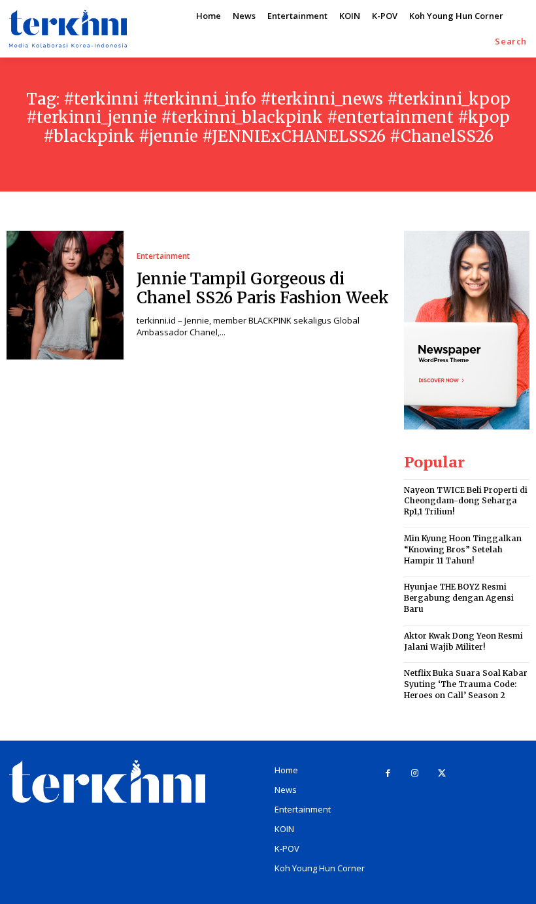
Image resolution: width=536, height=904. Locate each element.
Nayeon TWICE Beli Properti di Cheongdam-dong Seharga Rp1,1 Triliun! (466, 501)
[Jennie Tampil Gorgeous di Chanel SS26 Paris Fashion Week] (65, 295)
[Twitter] (441, 773)
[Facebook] (388, 773)
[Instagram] (415, 773)
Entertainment (163, 256)
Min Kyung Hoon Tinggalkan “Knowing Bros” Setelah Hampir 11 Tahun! (463, 549)
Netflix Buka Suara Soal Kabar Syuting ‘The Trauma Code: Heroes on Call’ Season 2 (466, 684)
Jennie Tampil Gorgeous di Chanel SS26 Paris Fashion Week (263, 288)
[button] (511, 41)
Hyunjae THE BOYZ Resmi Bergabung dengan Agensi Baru (459, 598)
